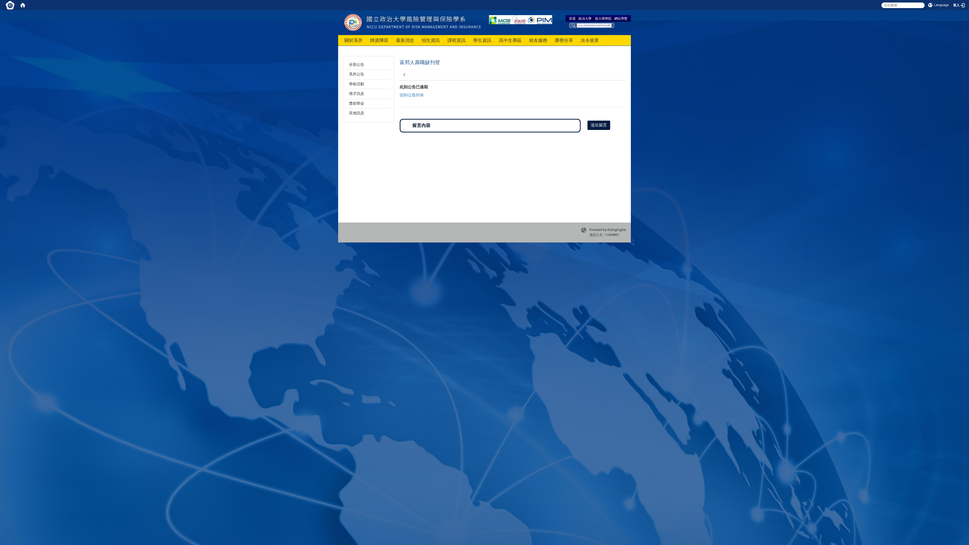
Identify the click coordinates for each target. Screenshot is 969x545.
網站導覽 (620, 18)
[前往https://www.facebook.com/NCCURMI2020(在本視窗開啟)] (591, 25)
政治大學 (584, 18)
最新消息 (405, 40)
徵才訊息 (356, 93)
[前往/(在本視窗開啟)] (428, 22)
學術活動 (356, 84)
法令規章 (590, 40)
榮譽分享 (564, 40)
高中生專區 (510, 40)
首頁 (572, 18)
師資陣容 (379, 40)
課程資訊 (456, 40)
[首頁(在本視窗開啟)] (22, 5)
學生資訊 (482, 40)
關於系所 (353, 40)
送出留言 (599, 125)
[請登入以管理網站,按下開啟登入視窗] (10, 5)
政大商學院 (603, 18)
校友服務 (538, 40)
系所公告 (356, 74)
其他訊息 (356, 113)
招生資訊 (431, 40)
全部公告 (356, 64)
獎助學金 (356, 103)
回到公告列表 (412, 95)
